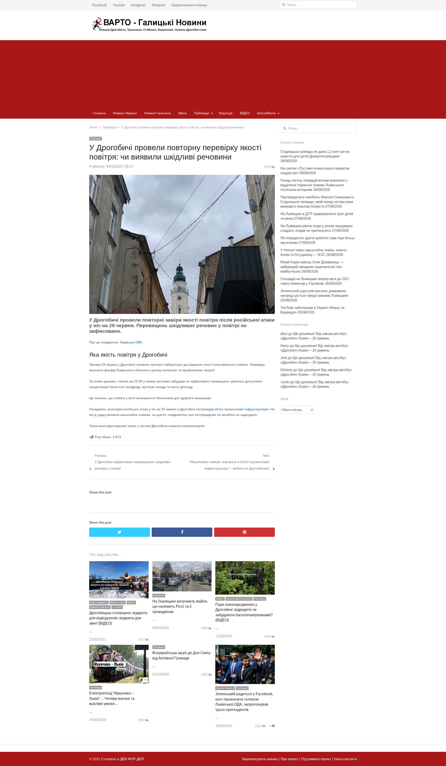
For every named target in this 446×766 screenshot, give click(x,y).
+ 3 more (117, 607)
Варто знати (118, 602)
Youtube (119, 5)
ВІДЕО (245, 113)
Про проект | (290, 759)
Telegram (158, 5)
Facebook (99, 5)
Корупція (226, 113)
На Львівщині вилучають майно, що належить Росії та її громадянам (180, 606)
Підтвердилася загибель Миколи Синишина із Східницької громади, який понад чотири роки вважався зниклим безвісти (317, 201)
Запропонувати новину (189, 5)
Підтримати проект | (316, 759)
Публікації (201, 113)
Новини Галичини (157, 113)
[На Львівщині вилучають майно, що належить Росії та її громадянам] (182, 564)
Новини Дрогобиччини (239, 598)
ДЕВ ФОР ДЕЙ (132, 759)
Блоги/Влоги (266, 113)
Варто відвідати (99, 602)
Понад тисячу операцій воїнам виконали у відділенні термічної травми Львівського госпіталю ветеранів (314, 185)
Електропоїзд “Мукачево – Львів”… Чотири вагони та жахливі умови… (111, 698)
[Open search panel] (352, 113)
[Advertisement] (223, 72)
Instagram (138, 5)
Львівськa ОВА (131, 342)
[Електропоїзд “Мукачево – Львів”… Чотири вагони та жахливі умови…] (119, 648)
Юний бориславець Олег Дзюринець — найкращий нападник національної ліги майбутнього (312, 266)
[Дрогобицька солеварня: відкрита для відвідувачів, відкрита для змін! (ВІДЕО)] (119, 564)
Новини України (125, 113)
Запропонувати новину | (261, 759)
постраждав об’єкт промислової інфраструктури (232, 409)
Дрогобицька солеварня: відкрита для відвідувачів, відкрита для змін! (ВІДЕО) (118, 618)
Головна (99, 113)
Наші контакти (345, 759)
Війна (182, 113)
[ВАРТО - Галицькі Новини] (223, 24)
